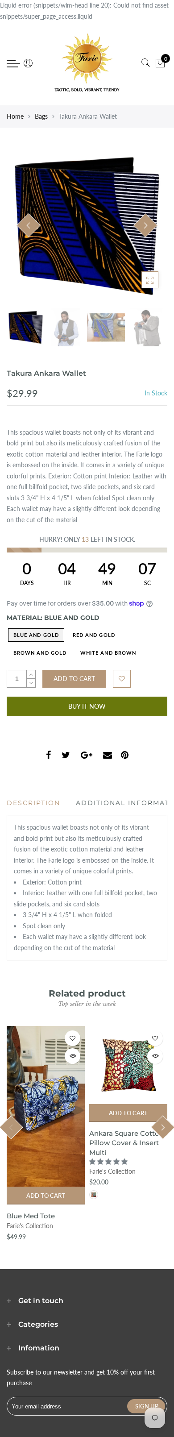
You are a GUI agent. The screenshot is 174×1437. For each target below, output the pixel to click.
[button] (109, 1161)
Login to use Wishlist (122, 679)
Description (33, 803)
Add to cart (45, 1195)
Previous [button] (29, 225)
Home (15, 116)
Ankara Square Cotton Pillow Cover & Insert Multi (126, 1143)
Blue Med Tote (31, 1216)
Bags (41, 116)
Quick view (72, 1056)
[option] (87, 225)
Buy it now (87, 706)
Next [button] (145, 225)
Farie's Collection (30, 1225)
